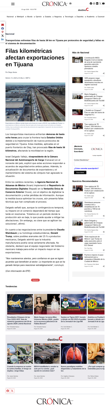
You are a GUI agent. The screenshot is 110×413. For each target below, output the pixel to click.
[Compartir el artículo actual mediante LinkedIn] (2, 39)
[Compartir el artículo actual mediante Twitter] (2, 35)
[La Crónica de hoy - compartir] (104, 73)
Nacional (10, 16)
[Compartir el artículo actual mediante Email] (2, 24)
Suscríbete (80, 172)
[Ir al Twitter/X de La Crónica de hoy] (100, 3)
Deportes (79, 16)
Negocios (58, 16)
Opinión (39, 16)
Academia (90, 16)
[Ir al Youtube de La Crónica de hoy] (103, 3)
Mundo (29, 16)
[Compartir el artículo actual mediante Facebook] (2, 28)
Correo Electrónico (81, 159)
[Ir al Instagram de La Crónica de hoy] (94, 3)
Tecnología (69, 16)
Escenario (101, 16)
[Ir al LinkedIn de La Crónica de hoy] (97, 3)
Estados (48, 16)
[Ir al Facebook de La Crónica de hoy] (91, 3)
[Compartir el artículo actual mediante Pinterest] (2, 32)
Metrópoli (20, 16)
